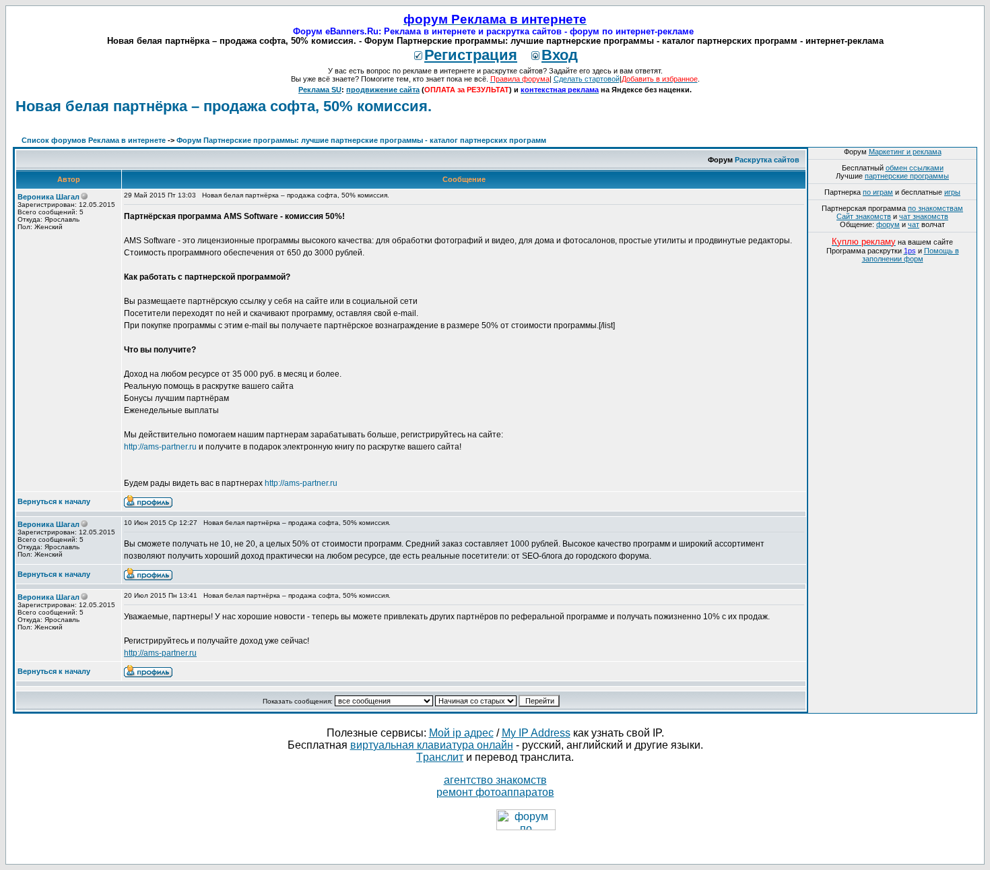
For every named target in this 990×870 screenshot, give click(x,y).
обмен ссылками (915, 168)
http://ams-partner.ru (160, 447)
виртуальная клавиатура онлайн (431, 745)
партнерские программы (907, 176)
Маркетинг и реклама (905, 152)
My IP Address (536, 733)
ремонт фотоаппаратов (495, 792)
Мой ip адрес (461, 733)
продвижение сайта (383, 90)
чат (913, 224)
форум (888, 224)
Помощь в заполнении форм (910, 255)
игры (952, 192)
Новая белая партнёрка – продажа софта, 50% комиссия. (223, 106)
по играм (878, 192)
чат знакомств (923, 216)
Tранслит (439, 757)
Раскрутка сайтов (767, 160)
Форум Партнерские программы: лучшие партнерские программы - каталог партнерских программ (361, 140)
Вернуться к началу (54, 501)
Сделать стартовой (587, 79)
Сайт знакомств (863, 216)
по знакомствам (935, 208)
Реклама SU (319, 90)
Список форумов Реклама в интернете (94, 140)
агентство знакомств (495, 780)
